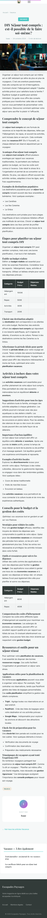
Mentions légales (16, 905)
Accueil (5, 12)
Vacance (13, 12)
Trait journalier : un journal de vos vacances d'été (22, 857)
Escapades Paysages (13, 886)
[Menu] (29, 2)
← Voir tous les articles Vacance (15, 829)
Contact (29, 905)
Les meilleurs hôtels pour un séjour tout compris (21, 865)
